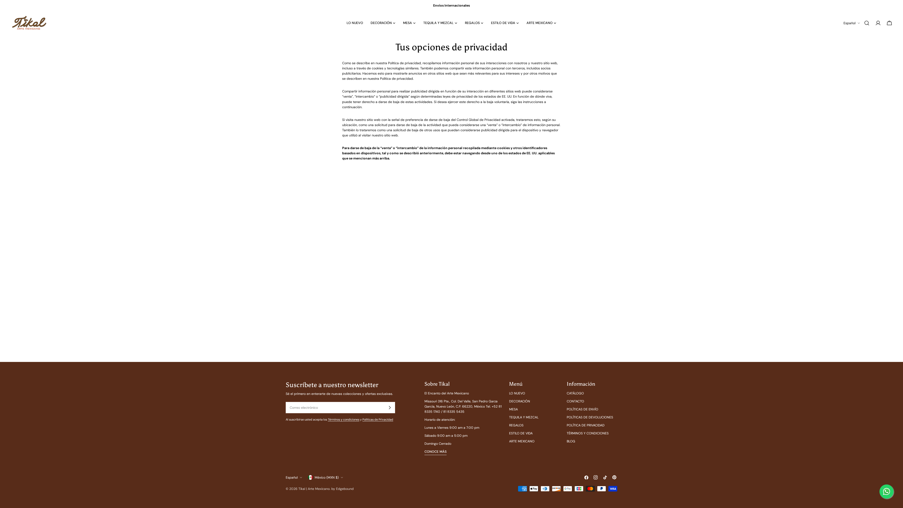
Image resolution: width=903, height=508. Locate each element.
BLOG (571, 441)
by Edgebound (342, 489)
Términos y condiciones (343, 419)
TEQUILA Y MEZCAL (524, 417)
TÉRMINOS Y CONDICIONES (588, 433)
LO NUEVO (517, 393)
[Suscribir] (390, 408)
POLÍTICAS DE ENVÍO (582, 409)
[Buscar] (866, 23)
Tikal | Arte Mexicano (314, 489)
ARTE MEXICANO (522, 441)
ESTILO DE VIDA (521, 433)
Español (849, 23)
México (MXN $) (327, 477)
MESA (513, 409)
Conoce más (435, 451)
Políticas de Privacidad (377, 419)
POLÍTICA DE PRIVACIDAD (586, 425)
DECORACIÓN (519, 401)
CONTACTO (575, 401)
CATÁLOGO (575, 393)
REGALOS (516, 425)
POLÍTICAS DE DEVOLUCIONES (590, 417)
